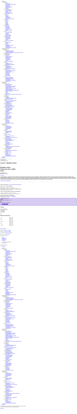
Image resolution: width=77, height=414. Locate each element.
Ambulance (7, 44)
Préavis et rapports (8, 115)
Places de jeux (8, 73)
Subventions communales (9, 101)
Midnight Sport (8, 67)
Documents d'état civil (9, 140)
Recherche (3, 157)
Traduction (3, 246)
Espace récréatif (8, 28)
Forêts (6, 92)
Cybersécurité (8, 93)
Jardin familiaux (8, 26)
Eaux (6, 21)
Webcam (7, 119)
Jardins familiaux (8, 154)
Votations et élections (9, 104)
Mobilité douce (8, 37)
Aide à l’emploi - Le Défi (9, 13)
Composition (7, 97)
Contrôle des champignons (9, 45)
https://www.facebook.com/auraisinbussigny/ (15, 184)
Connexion (3, 240)
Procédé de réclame (8, 131)
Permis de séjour (8, 128)
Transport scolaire (8, 57)
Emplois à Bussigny (8, 12)
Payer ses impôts (8, 134)
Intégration (7, 16)
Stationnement (8, 38)
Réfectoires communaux (9, 56)
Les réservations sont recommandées (5, 180)
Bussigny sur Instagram (7, 231)
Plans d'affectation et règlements (10, 106)
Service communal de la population (11, 86)
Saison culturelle (8, 79)
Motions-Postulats (8, 117)
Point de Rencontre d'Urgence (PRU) (11, 47)
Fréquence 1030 (8, 7)
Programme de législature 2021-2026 (11, 98)
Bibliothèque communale (9, 325)
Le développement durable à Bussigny (11, 100)
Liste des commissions (9, 116)
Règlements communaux (9, 105)
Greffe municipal (8, 85)
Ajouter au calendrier (5, 204)
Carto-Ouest (4, 156)
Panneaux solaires (8, 155)
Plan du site (3, 239)
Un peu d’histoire (8, 110)
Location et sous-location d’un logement (11, 137)
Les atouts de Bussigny (9, 109)
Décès (6, 141)
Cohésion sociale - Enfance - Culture (11, 88)
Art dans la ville (8, 81)
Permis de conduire (8, 151)
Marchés (7, 11)
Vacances (7, 60)
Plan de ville (7, 121)
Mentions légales (4, 238)
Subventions (7, 27)
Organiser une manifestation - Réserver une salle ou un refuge (14, 52)
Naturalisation (8, 390)
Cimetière (7, 22)
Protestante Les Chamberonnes (10, 64)
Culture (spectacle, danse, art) (4, 198)
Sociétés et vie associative (9, 77)
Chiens (7, 129)
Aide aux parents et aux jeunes (10, 18)
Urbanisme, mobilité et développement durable (12, 90)
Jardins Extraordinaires (9, 30)
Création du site (4, 242)
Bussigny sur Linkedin (8, 232)
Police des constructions (9, 89)
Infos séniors (7, 33)
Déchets (7, 153)
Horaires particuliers (3, 228)
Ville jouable (7, 321)
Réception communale (9, 84)
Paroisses (7, 62)
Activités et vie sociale (9, 32)
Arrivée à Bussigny (8, 126)
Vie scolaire (7, 55)
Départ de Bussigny (8, 127)
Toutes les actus (8, 3)
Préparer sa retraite (8, 35)
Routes (7, 23)
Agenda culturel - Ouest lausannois (11, 80)
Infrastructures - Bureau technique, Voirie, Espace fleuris (14, 94)
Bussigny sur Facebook (9, 6)
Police (6, 43)
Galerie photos (8, 120)
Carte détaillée (8, 122)
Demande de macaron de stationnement (11, 150)
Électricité (7, 20)
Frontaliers (7, 132)
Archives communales (9, 112)
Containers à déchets (8, 152)
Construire (7, 145)
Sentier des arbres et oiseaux (10, 71)
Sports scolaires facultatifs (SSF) (10, 68)
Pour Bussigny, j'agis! (9, 29)
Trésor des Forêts (8, 75)
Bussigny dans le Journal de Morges (11, 4)
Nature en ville (8, 72)
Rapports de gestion (8, 118)
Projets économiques (8, 10)
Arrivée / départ (8, 252)
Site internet (2, 175)
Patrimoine (7, 111)
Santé (6, 14)
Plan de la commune (7, 234)
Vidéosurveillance (8, 46)
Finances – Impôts (8, 87)
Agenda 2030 (8, 102)
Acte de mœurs (8, 142)
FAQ (3, 237)
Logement (7, 15)
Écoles (7, 91)
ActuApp (7, 8)
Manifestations (8, 136)
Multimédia (7, 24)
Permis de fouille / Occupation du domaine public (13, 146)
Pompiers (7, 42)
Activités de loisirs (8, 59)
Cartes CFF (7, 149)
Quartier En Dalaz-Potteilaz (9, 40)
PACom (7, 39)
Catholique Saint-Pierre (9, 63)
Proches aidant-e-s (8, 34)
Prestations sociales (8, 17)
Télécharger (2, 408)
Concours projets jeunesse (9, 61)
